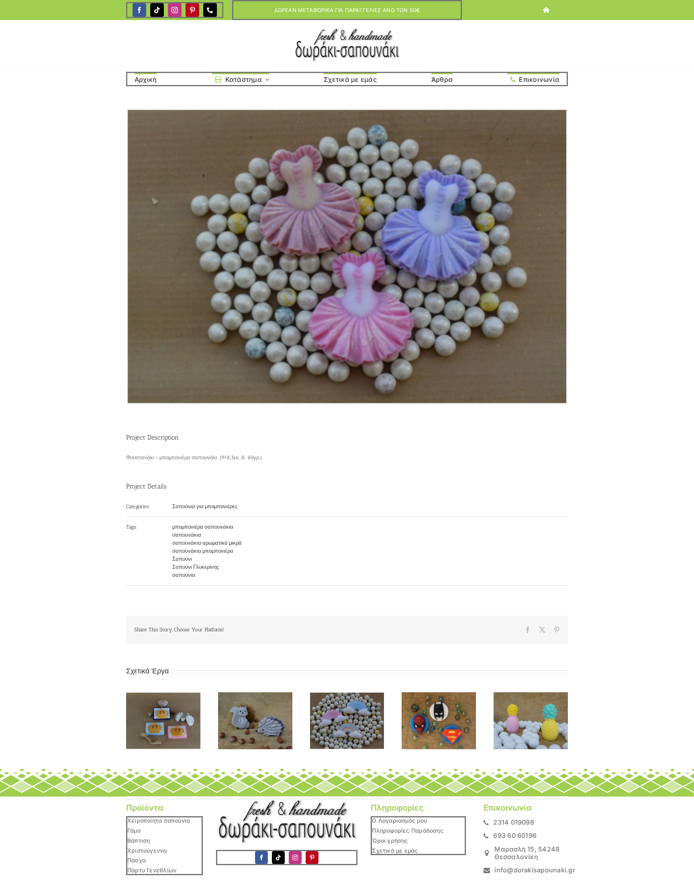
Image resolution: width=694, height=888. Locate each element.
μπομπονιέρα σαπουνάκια (202, 526)
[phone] (210, 10)
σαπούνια (183, 575)
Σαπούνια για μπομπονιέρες (204, 506)
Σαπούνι (182, 559)
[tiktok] (157, 10)
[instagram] (175, 10)
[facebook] (139, 10)
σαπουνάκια (186, 534)
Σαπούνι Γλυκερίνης (195, 567)
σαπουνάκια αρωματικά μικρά (207, 542)
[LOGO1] (347, 30)
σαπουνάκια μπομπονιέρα (202, 550)
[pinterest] (192, 10)
